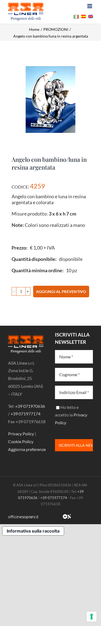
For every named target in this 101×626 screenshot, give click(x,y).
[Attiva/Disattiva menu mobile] (90, 6)
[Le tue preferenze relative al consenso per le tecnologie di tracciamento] (91, 616)
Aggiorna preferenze (27, 449)
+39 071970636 (30, 406)
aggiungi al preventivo (61, 291)
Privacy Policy (21, 433)
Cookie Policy (20, 441)
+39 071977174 (25, 413)
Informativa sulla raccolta (33, 531)
